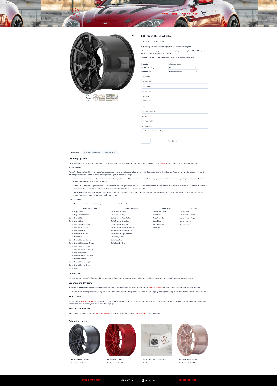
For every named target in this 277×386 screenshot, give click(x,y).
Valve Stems (150, 96)
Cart (195, 13)
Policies (185, 13)
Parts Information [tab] (110, 152)
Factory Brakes (150, 126)
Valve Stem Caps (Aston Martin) (155, 359)
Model (147, 117)
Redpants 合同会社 (186, 379)
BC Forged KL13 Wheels (115, 359)
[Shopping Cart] (203, 13)
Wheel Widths (150, 77)
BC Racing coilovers (103, 313)
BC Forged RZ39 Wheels (188, 359)
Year (147, 107)
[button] (133, 35)
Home (165, 13)
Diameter (144, 64)
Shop (175, 13)
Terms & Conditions (155, 287)
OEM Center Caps (148, 68)
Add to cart (173, 140)
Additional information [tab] (92, 152)
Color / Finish (150, 86)
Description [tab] (75, 152)
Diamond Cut (146, 71)
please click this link (89, 301)
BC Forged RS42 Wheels (80, 359)
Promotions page (140, 313)
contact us (163, 163)
